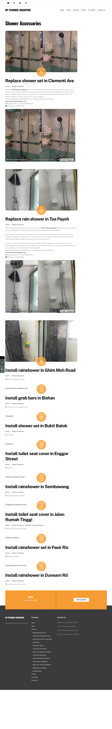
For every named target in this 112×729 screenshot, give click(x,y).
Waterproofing (37, 671)
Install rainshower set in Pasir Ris (36, 547)
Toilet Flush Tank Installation (41, 658)
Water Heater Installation (40, 661)
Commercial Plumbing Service (41, 636)
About (69, 10)
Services (76, 10)
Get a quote (81, 600)
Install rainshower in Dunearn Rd (36, 575)
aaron (7, 86)
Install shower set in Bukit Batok (36, 425)
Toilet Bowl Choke (38, 645)
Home (62, 10)
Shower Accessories (18, 86)
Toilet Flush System (37, 525)
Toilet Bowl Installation (39, 655)
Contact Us (101, 10)
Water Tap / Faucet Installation (42, 664)
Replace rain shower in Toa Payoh (37, 218)
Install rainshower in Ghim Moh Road (40, 370)
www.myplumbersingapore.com (15, 101)
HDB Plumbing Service (39, 632)
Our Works (91, 10)
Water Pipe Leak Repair (40, 648)
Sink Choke (36, 642)
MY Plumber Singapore (19, 90)
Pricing (83, 10)
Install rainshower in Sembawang (37, 486)
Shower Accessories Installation (42, 652)
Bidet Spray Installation (40, 668)
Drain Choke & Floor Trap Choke (42, 639)
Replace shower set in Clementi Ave (39, 80)
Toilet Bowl (27, 525)
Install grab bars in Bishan (30, 397)
